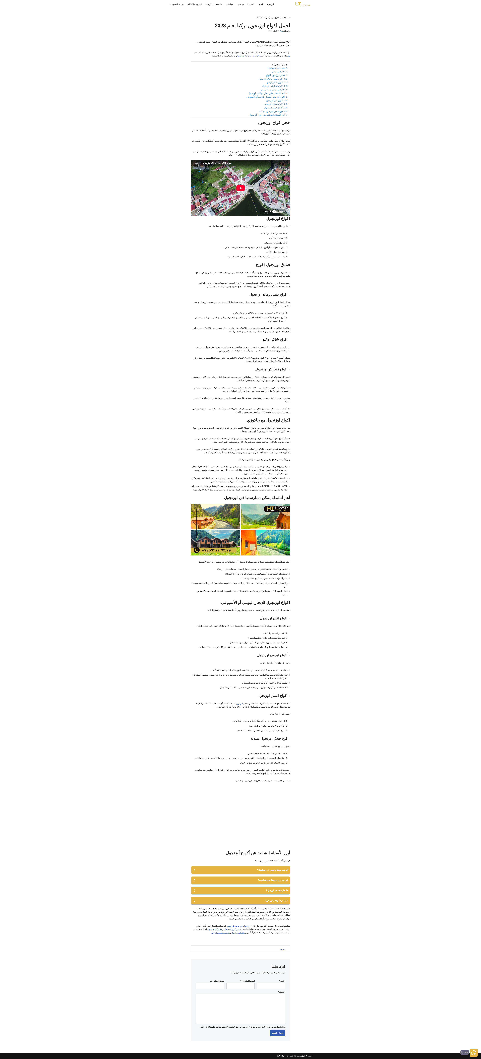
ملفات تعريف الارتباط (214, 4)
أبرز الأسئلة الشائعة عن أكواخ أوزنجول (267, 115)
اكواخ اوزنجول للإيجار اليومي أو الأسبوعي (266, 97)
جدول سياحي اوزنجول (221, 933)
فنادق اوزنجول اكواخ (275, 75)
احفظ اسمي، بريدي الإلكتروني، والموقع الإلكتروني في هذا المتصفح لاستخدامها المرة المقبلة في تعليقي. (241, 1027)
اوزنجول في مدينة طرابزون (238, 926)
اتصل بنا (250, 4)
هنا (289, 56)
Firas (282, 31)
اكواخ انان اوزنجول (274, 100)
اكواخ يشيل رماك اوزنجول (271, 79)
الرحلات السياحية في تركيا (248, 56)
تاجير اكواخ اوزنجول (232, 929)
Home (287, 18)
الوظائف (230, 4)
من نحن (240, 4)
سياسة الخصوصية (177, 4)
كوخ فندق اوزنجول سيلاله (271, 111)
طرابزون (239, 703)
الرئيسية (270, 4)
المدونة (260, 4)
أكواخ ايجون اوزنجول (273, 104)
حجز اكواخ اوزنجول (276, 68)
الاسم (282, 981)
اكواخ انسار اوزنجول (273, 107)
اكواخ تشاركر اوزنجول (272, 86)
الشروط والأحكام (195, 4)
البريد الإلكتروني (247, 981)
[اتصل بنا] (473, 1053)
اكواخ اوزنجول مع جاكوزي (273, 89)
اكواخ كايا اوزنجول (215, 929)
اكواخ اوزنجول (278, 71)
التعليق (281, 992)
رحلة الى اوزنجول (238, 933)
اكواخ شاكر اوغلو (275, 82)
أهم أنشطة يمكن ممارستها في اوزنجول (266, 93)
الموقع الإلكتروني (217, 981)
